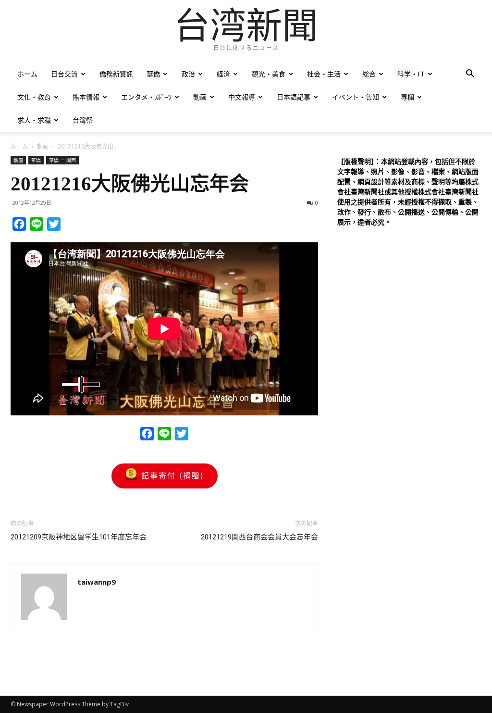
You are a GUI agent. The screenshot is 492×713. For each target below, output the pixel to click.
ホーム (27, 74)
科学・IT (411, 74)
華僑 (153, 74)
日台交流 (64, 74)
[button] (469, 74)
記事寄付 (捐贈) (172, 475)
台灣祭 (83, 120)
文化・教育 (34, 97)
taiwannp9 (96, 582)
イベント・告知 (355, 97)
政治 (188, 74)
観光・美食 (268, 74)
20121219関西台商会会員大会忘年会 (259, 537)
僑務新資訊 (116, 74)
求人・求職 (34, 120)
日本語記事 (293, 97)
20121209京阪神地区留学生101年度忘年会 (79, 537)
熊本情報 (86, 97)
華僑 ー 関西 (62, 160)
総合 (369, 74)
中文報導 (241, 97)
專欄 (407, 97)
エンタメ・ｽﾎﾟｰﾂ (146, 97)
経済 (223, 74)
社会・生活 (324, 74)
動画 (200, 97)
